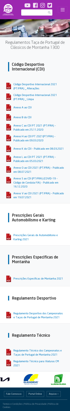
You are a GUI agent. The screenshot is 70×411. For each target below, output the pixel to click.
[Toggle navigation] (62, 9)
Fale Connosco (14, 393)
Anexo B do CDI (22, 117)
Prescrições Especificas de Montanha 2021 (38, 278)
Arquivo (53, 393)
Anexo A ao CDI (22, 107)
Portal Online (35, 393)
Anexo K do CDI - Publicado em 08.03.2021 (38, 148)
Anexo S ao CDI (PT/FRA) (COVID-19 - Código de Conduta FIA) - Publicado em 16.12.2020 (35, 182)
